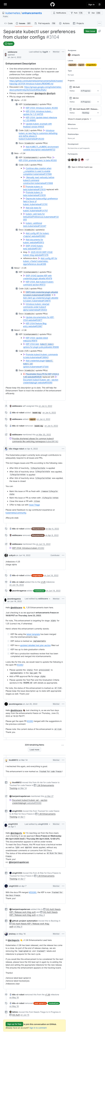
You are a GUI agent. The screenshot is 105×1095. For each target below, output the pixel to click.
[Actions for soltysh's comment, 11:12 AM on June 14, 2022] (63, 555)
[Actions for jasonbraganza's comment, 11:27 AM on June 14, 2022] (63, 599)
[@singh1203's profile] (6, 825)
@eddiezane (16, 607)
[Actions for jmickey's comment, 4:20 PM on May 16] (63, 934)
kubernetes (12, 13)
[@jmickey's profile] (6, 933)
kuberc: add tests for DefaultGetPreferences (41, 217)
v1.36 (47, 994)
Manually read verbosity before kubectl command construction (38, 180)
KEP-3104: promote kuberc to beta (38, 160)
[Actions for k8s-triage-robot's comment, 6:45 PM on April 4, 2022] (63, 449)
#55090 (32, 892)
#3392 (20, 665)
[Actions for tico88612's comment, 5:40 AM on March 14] (63, 760)
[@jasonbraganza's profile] (5, 600)
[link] (15, 405)
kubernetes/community (16, 513)
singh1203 (13, 824)
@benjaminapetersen (19, 862)
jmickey (12, 934)
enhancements (32, 13)
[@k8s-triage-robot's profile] (6, 448)
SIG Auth (16, 1015)
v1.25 (43, 582)
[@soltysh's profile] (6, 555)
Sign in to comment (38, 1028)
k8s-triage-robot (16, 448)
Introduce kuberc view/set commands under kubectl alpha (36, 307)
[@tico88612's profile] (6, 760)
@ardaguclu (40, 93)
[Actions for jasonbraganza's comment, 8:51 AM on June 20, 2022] (63, 704)
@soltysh (51, 93)
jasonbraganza (14, 599)
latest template (33, 634)
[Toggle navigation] (5, 4)
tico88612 (13, 760)
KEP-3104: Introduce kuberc (42, 108)
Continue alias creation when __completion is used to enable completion (37, 171)
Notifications (61, 13)
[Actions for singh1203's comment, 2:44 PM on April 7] (63, 886)
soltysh (12, 555)
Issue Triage (34, 505)
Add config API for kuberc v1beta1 (40, 261)
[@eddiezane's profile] (6, 54)
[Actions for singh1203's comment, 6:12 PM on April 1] (63, 824)
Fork (78, 13)
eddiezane (12, 52)
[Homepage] (52, 4)
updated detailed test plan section (35, 645)
